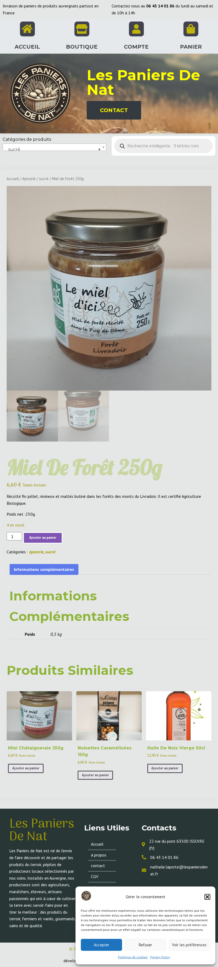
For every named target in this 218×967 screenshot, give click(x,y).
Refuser (145, 944)
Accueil (13, 178)
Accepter (101, 944)
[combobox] (54, 147)
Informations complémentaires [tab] (44, 569)
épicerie (29, 178)
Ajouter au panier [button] (25, 768)
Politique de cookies (133, 957)
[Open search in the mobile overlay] (163, 146)
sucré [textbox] (53, 149)
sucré (43, 178)
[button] (207, 897)
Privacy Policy (160, 957)
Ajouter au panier (42, 537)
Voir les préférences (189, 944)
